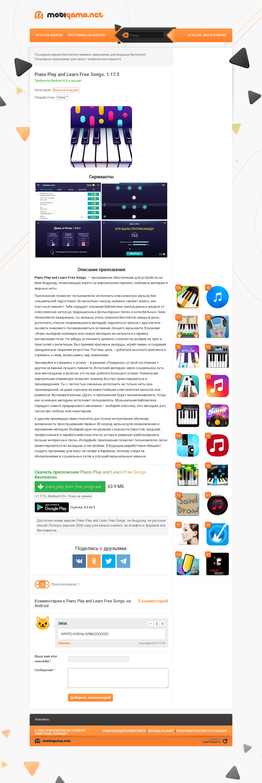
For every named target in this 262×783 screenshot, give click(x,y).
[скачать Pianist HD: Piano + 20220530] (217, 475)
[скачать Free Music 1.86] (217, 386)
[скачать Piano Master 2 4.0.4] (188, 475)
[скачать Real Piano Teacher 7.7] (188, 327)
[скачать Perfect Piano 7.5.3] (188, 415)
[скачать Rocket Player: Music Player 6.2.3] (217, 504)
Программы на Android (86, 35)
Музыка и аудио (66, 90)
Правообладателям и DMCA (124, 730)
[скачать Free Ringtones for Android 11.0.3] (217, 445)
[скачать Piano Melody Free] (188, 297)
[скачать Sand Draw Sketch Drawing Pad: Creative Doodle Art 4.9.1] (188, 504)
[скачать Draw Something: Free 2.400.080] (188, 564)
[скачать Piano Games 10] (188, 386)
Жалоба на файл (161, 730)
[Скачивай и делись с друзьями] (69, 15)
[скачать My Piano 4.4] (217, 356)
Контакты (42, 719)
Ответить (64, 643)
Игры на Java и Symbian (207, 35)
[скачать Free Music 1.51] (217, 297)
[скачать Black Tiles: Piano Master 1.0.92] (188, 445)
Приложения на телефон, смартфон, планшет (60, 732)
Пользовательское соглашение (201, 730)
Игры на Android (49, 35)
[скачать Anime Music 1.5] (217, 564)
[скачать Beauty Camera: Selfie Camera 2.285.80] (188, 534)
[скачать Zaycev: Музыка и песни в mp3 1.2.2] (217, 327)
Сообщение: (44, 670)
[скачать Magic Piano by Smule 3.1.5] (188, 356)
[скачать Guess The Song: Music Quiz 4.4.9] (217, 415)
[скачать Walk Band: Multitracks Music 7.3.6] (217, 534)
